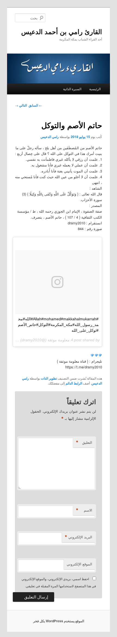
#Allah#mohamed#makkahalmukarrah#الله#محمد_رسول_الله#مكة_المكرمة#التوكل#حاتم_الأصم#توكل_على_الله (58, 325)
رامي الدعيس (50, 136)
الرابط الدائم (74, 383)
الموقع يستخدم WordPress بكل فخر (58, 620)
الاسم (84, 510)
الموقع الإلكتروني (79, 563)
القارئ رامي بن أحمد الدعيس (61, 31)
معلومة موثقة (59, 340)
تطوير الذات (49, 378)
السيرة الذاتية (72, 88)
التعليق (84, 442)
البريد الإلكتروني (78, 537)
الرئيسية (95, 88)
